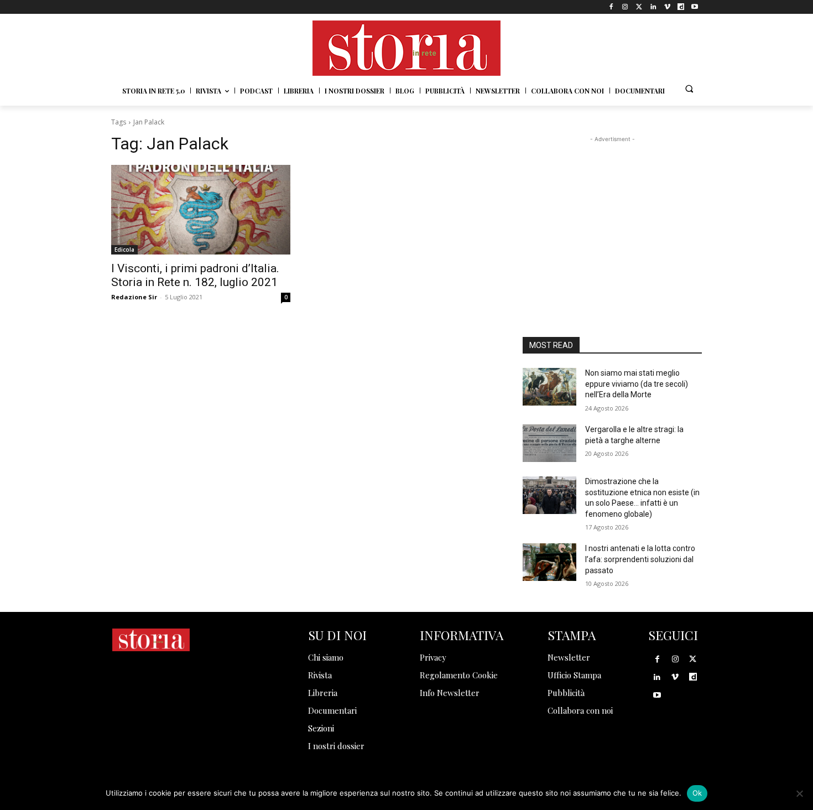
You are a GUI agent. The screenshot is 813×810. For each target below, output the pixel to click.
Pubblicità (566, 692)
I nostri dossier (336, 745)
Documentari (332, 710)
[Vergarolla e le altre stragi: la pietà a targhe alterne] (549, 443)
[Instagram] (625, 7)
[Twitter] (639, 7)
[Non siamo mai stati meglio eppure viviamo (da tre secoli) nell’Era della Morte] (549, 387)
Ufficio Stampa (574, 675)
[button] (689, 88)
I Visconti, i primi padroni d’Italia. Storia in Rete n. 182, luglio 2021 (195, 275)
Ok (697, 792)
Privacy (433, 657)
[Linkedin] (653, 7)
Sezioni (321, 728)
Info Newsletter (450, 692)
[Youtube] (695, 7)
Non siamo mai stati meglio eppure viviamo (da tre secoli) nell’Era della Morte (636, 383)
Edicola (124, 249)
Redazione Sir (134, 297)
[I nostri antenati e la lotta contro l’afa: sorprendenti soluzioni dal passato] (549, 562)
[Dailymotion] (681, 7)
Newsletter (569, 657)
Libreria (322, 692)
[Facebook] (611, 7)
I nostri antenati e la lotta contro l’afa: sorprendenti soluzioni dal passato (640, 559)
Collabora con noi (580, 710)
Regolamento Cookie (459, 675)
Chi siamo (325, 657)
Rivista (320, 675)
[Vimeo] (667, 7)
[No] (799, 793)
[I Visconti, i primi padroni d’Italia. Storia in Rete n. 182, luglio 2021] (200, 210)
